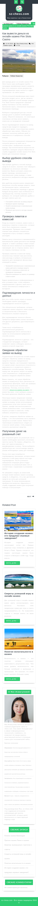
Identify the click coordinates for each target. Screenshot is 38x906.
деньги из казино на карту (19, 390)
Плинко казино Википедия (14, 836)
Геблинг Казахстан (23, 23)
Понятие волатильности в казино (17, 863)
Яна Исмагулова (22, 43)
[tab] (16, 2)
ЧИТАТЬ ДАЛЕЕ (13, 563)
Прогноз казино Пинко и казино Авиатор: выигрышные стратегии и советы (18, 844)
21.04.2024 (9, 43)
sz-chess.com (19, 13)
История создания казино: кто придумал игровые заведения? (18, 535)
